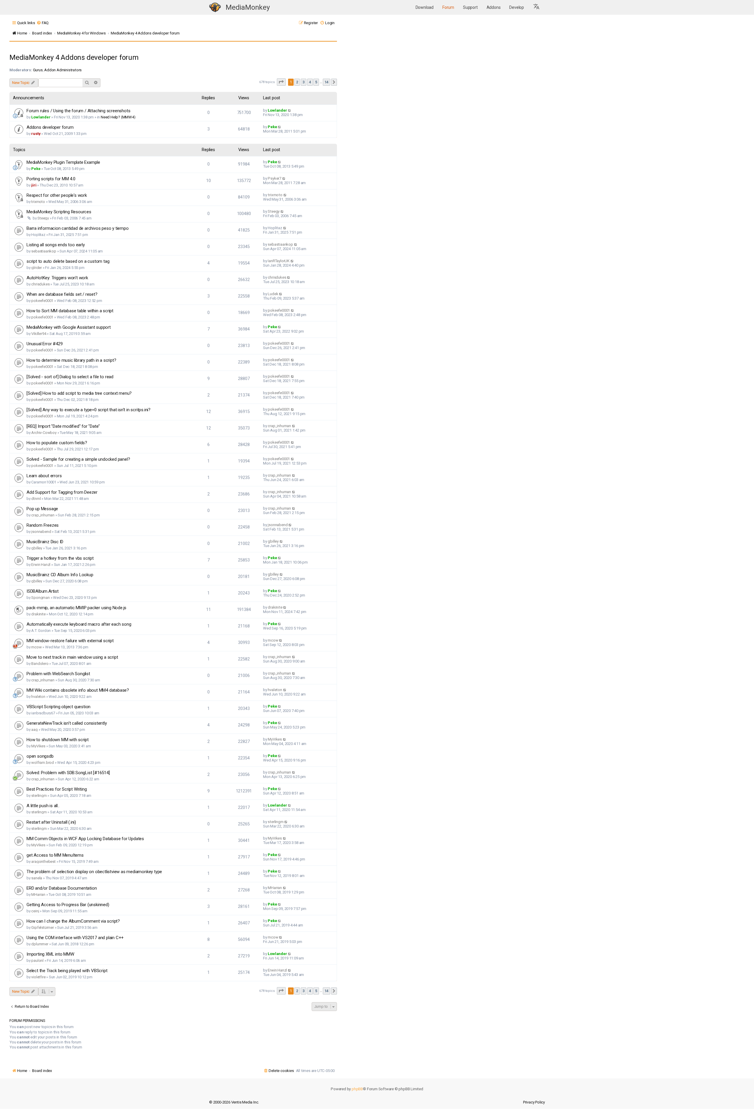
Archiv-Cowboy (43, 432)
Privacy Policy (534, 1102)
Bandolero (39, 663)
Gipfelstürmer (42, 927)
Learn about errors (44, 475)
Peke (272, 127)
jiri (33, 185)
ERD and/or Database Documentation (62, 888)
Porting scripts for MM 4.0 (51, 178)
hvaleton (38, 696)
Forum (448, 7)
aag (34, 729)
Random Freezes (43, 525)
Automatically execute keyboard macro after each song (79, 624)
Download (425, 7)
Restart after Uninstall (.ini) (51, 822)
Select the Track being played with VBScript (67, 970)
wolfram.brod (42, 762)
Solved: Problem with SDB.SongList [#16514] (68, 772)
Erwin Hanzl (40, 564)
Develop (516, 7)
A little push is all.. (43, 805)
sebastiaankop (43, 251)
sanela (36, 878)
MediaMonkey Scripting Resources (59, 211)
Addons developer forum (50, 127)
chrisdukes (40, 284)
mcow (36, 647)
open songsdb (40, 756)
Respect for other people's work (57, 195)
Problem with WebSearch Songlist (58, 673)
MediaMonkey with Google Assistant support (69, 327)
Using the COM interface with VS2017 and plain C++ (75, 937)
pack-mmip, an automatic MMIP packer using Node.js (76, 607)
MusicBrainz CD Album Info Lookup (60, 574)
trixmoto (38, 201)
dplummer (39, 944)
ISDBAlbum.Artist (43, 591)
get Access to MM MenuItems (55, 855)
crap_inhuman (279, 426)
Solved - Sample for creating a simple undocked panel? (78, 459)
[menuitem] (43, 23)
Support (470, 7)
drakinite (38, 614)
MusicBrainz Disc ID (45, 541)
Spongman (40, 597)
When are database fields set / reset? (62, 294)
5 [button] (316, 82)
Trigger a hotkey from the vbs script (60, 558)
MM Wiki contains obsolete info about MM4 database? (78, 690)
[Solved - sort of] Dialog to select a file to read (70, 376)
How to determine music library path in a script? (71, 360)
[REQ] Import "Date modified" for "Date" (63, 426)
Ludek (273, 294)
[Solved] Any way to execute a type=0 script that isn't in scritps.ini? (89, 409)
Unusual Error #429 (44, 343)
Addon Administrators (63, 70)
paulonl (37, 960)
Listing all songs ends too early (56, 244)
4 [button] (310, 82)
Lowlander (40, 117)
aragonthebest (43, 861)
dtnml (36, 498)
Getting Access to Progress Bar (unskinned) (68, 904)
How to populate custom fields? (57, 442)
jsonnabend (41, 531)
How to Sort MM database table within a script (70, 310)
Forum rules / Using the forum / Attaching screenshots (78, 110)
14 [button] (327, 82)
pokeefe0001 (42, 300)
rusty (35, 133)
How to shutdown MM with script (58, 739)
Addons (494, 7)
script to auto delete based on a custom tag (68, 261)
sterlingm (39, 795)
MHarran (38, 894)
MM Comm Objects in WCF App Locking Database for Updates (85, 838)
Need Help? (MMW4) (118, 117)
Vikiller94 (38, 333)
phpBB (357, 1089)
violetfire (38, 977)
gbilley (36, 548)
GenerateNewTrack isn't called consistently (67, 723)
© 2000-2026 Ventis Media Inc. (234, 1102)
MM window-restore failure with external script (70, 640)
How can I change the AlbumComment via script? (73, 921)
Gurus (38, 70)
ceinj (35, 911)
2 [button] (297, 82)
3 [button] (303, 82)
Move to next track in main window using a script (72, 657)
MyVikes (38, 746)
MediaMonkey (248, 7)
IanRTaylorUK (279, 261)
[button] (537, 7)
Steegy (43, 218)
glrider (36, 267)
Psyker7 (274, 178)
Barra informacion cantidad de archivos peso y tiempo (78, 228)
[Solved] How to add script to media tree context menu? (79, 393)
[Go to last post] (290, 110)
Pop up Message (42, 508)
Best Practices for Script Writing (57, 789)
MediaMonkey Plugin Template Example (63, 162)
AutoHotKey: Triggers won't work (57, 277)
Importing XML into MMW (50, 954)
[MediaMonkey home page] (215, 7)
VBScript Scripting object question (58, 706)
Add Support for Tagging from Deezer (62, 492)
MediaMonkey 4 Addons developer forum (74, 57)
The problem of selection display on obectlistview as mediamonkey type (94, 871)
